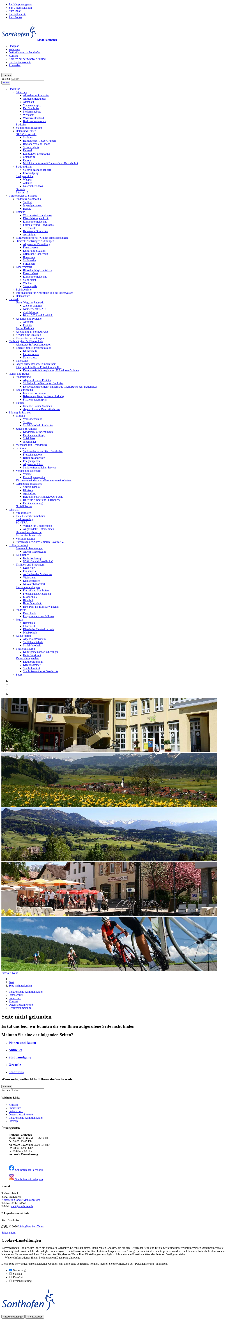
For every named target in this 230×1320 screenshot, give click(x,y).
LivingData (24, 1226)
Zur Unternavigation (20, 7)
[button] (14, 88)
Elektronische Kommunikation (26, 1117)
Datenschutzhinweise (21, 1114)
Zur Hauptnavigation (20, 4)
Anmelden (14, 65)
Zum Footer (15, 17)
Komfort (18, 1277)
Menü (6, 82)
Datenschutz (16, 1111)
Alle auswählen (34, 1316)
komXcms (38, 1226)
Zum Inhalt (15, 10)
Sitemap (13, 1120)
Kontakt (13, 1104)
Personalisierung (22, 1280)
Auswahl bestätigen (13, 1316)
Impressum (15, 1107)
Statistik (17, 1273)
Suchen (5, 78)
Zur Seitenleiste (17, 14)
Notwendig (19, 1270)
